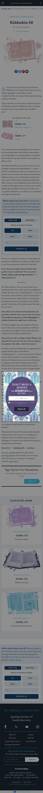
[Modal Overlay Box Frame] (22, 396)
